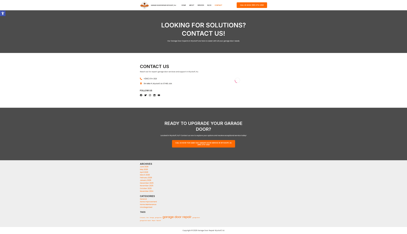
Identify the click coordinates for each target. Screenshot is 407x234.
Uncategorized (146, 207)
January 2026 (145, 180)
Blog (209, 5)
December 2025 (146, 183)
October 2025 (146, 188)
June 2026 (144, 166)
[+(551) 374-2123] (148, 78)
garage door (158, 217)
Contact (218, 5)
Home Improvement (148, 201)
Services (201, 5)
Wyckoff (158, 220)
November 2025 (146, 185)
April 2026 (144, 172)
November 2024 (146, 191)
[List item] (141, 95)
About (191, 5)
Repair (153, 220)
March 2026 (145, 175)
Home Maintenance (148, 204)
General (143, 199)
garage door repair (177, 217)
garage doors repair (145, 220)
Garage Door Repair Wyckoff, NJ (163, 5)
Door (147, 217)
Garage (152, 217)
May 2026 (144, 169)
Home (184, 5)
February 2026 (146, 177)
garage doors (196, 217)
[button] (252, 5)
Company (142, 217)
